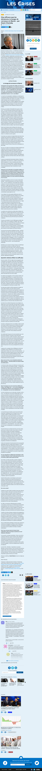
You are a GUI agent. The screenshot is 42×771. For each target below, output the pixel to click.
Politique (10, 752)
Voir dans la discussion (7, 616)
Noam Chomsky (7, 24)
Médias (5, 12)
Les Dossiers (5, 9)
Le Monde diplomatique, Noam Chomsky (12, 30)
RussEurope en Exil (12, 732)
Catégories (12, 9)
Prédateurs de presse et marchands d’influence (15, 54)
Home (2, 12)
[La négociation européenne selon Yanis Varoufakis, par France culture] (11, 701)
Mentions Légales (19, 769)
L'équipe (9, 769)
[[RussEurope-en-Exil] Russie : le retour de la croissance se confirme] (11, 721)
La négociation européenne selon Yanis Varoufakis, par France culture (10, 708)
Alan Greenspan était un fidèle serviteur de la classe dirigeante (37, 58)
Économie (35, 590)
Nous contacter (4, 769)
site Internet (17, 567)
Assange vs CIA (36, 83)
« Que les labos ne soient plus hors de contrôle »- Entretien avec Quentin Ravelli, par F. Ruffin (10, 748)
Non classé (36, 576)
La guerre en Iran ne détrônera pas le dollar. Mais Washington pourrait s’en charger (37, 593)
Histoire (35, 63)
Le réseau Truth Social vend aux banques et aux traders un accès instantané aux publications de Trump (37, 73)
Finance (35, 70)
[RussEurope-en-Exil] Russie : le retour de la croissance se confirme (11, 728)
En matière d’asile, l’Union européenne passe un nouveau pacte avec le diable (37, 586)
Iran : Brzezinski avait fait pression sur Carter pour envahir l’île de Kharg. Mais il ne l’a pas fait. (37, 66)
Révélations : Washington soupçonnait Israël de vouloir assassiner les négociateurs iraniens (37, 579)
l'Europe (10, 712)
